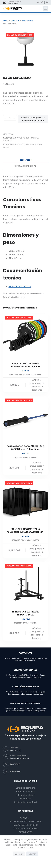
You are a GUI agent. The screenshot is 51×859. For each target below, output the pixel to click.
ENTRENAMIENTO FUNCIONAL (25, 821)
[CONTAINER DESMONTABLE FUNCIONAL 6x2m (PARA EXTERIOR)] (25, 501)
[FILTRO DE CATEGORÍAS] (45, 8)
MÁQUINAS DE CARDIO (25, 825)
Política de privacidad (25, 802)
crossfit (20, 144)
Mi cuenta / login (25, 795)
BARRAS (34, 138)
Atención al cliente (25, 791)
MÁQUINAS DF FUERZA (25, 828)
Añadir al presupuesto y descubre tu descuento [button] (37, 384)
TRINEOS (34, 623)
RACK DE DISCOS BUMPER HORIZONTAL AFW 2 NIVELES (25, 365)
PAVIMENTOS (26, 832)
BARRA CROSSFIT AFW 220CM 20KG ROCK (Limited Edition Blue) (25, 448)
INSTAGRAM (15, 771)
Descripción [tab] (25, 160)
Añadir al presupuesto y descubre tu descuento (33, 119)
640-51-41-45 (13, 3)
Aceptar (18, 854)
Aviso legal (25, 798)
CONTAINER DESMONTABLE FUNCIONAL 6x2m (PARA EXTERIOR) (25, 530)
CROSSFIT (8, 141)
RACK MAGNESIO (34, 144)
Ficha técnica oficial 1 (20, 286)
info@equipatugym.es (19, 758)
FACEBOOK (15, 764)
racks (6, 147)
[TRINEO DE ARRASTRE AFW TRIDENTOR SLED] (25, 584)
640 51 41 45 (15, 750)
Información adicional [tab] (25, 166)
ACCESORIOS (23, 138)
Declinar (32, 854)
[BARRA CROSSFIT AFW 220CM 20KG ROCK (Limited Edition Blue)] (25, 418)
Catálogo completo (25, 787)
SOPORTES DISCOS (17, 375)
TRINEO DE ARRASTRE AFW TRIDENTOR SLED (25, 613)
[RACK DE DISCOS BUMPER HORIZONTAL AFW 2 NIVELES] (25, 336)
